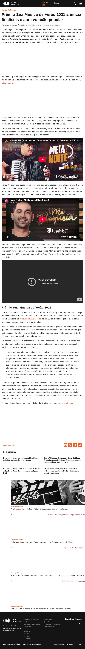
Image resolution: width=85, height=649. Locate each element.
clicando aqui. (68, 403)
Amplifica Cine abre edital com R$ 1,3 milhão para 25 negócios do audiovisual (39, 509)
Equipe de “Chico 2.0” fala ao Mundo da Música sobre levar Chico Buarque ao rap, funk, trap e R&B (22, 471)
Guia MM (27, 631)
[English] (43, 2)
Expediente (48, 619)
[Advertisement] (42, 59)
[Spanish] (43, 5)
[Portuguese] (47, 2)
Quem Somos (48, 622)
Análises (27, 622)
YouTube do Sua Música (30, 319)
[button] (65, 445)
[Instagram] (80, 624)
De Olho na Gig (29, 634)
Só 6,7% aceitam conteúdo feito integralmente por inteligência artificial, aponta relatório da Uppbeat (47, 575)
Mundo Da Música (9, 10)
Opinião (26, 636)
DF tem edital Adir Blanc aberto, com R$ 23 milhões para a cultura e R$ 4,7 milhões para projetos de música (61, 471)
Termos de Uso (49, 626)
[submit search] (75, 3)
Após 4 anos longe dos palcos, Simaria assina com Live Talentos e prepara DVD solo (42, 542)
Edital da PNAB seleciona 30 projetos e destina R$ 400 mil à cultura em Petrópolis (41, 609)
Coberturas (27, 638)
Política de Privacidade (52, 624)
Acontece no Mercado (17, 506)
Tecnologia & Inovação (17, 573)
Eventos (26, 629)
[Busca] (63, 3)
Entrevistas (28, 626)
